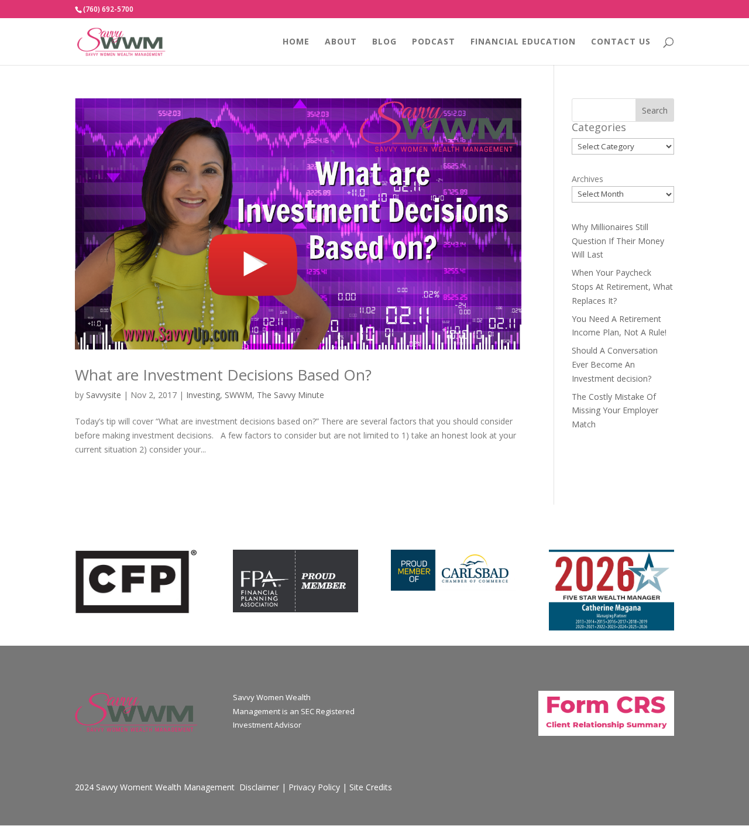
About (341, 42)
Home (296, 42)
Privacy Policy (314, 787)
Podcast (433, 42)
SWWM (238, 394)
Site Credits (370, 787)
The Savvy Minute (290, 394)
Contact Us (621, 42)
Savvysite (103, 394)
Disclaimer (259, 787)
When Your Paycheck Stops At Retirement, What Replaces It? (622, 286)
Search (655, 110)
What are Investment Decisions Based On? (223, 374)
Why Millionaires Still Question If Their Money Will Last (618, 241)
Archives (587, 178)
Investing (203, 394)
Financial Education (523, 42)
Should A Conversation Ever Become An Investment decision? (615, 364)
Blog (384, 42)
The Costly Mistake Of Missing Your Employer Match (615, 410)
